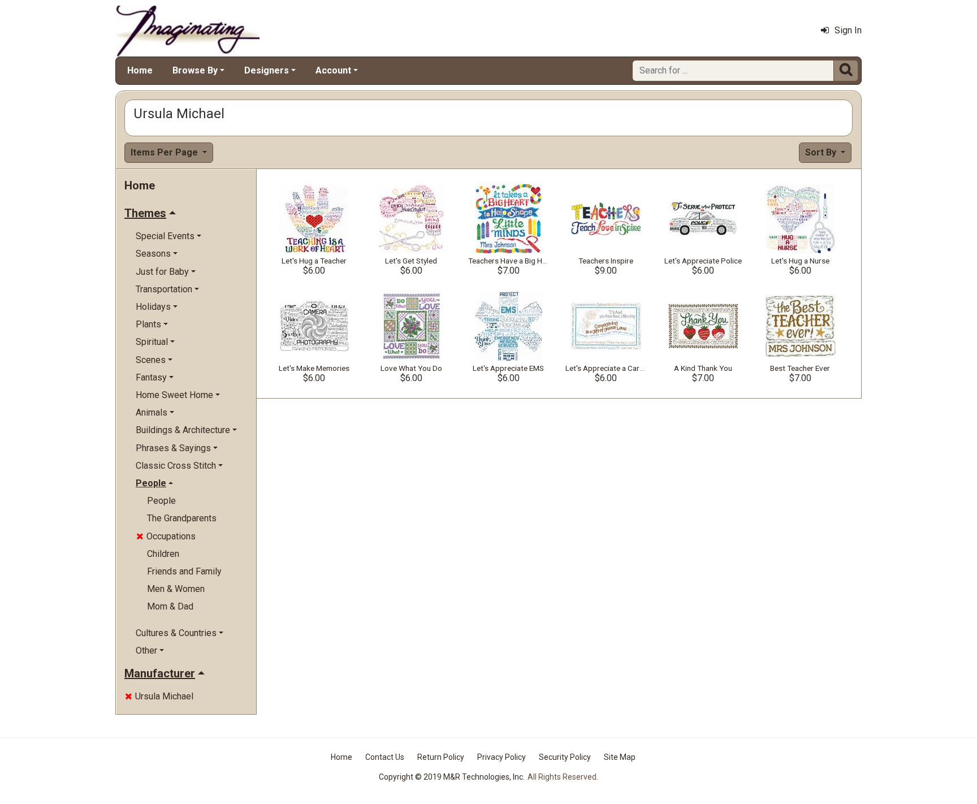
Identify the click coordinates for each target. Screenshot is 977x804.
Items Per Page (165, 152)
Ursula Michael (159, 696)
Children (163, 553)
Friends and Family (184, 571)
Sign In (848, 30)
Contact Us (384, 757)
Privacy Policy (501, 757)
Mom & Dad (170, 606)
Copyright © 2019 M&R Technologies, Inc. (452, 776)
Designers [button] (266, 70)
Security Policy (565, 757)
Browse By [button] (195, 70)
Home (140, 70)
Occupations (166, 536)
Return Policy (440, 757)
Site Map (620, 757)
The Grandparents (182, 518)
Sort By (821, 152)
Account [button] (333, 70)
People (161, 500)
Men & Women (176, 588)
